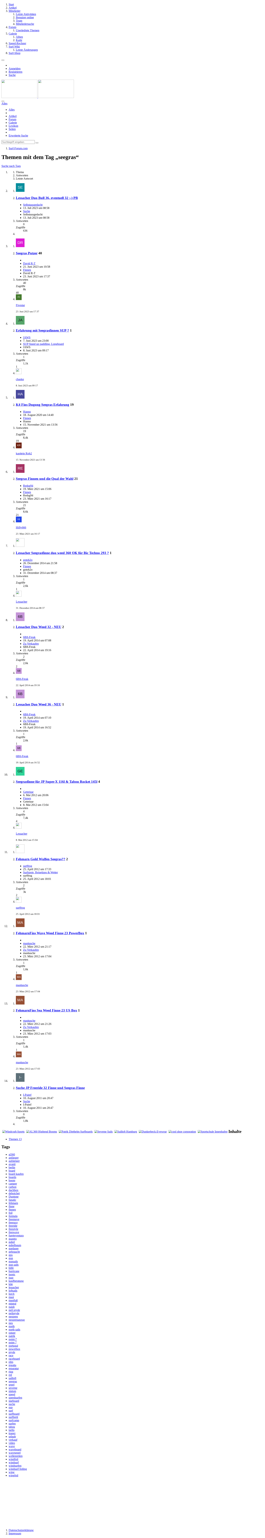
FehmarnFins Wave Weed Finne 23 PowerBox (50, 933)
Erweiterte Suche (18, 135)
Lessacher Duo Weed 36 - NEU (38, 704)
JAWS (26, 337)
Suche (26, 211)
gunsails (13, 1261)
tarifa (11, 1430)
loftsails (13, 1290)
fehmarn (13, 1203)
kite (11, 1284)
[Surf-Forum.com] (37, 97)
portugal (13, 1345)
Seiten (12, 129)
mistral (12, 1303)
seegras (13, 1381)
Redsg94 (28, 485)
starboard (14, 1400)
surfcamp (14, 1420)
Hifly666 (21, 527)
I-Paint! (27, 1094)
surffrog (27, 865)
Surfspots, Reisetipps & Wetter (40, 872)
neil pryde (14, 1310)
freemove (14, 1219)
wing (11, 1472)
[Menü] (2, 60)
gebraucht (14, 1251)
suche (12, 1404)
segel (11, 1384)
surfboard (14, 1413)
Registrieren (15, 71)
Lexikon (13, 125)
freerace (13, 1222)
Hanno (27, 411)
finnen (12, 1209)
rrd (10, 1374)
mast (11, 1297)
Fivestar (20, 305)
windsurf (14, 1462)
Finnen (27, 269)
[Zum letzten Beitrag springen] (19, 299)
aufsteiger (14, 1160)
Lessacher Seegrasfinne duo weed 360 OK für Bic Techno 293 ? (62, 553)
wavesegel (15, 1452)
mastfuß (13, 1300)
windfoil (13, 1459)
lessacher (14, 1287)
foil (10, 1212)
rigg (11, 1371)
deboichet (14, 1193)
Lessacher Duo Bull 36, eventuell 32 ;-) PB (47, 198)
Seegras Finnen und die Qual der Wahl (44, 479)
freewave (14, 1232)
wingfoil (13, 1475)
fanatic (12, 1199)
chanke (20, 379)
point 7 (13, 1342)
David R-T (29, 263)
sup (11, 1407)
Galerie (13, 122)
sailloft (12, 1378)
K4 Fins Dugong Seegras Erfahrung (42, 405)
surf (11, 1410)
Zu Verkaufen (31, 643)
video (12, 1443)
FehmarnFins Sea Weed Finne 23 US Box (46, 1010)
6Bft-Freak (29, 637)
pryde (12, 1352)
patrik (12, 1336)
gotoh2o (27, 559)
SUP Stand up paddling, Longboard (43, 343)
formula (13, 1216)
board (12, 1170)
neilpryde (14, 1313)
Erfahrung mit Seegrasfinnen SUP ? (42, 330)
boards (12, 1177)
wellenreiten (16, 1455)
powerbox (14, 1349)
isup (11, 1277)
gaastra (13, 1238)
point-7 (13, 1339)
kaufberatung (16, 1280)
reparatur (14, 1368)
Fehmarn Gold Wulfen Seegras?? (40, 859)
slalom (12, 1391)
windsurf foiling (18, 1468)
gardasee (14, 1248)
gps (11, 1254)
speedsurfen (15, 1397)
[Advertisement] (132, 1502)
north (12, 1326)
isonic (12, 1274)
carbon (12, 1186)
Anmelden (15, 68)
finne (11, 1206)
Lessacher (21, 601)
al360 (12, 1154)
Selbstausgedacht (33, 204)
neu (11, 1323)
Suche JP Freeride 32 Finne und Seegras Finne (50, 1088)
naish (12, 1306)
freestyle (13, 1229)
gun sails (14, 1264)
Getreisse (28, 791)
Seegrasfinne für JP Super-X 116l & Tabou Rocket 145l (56, 781)
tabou (12, 1426)
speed (12, 1394)
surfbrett (13, 1417)
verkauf (13, 1439)
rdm (11, 1361)
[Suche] (2, 101)
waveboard (15, 1449)
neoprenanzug (17, 1319)
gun (11, 1258)
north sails (14, 1329)
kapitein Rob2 (24, 453)
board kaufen (16, 1173)
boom (12, 1180)
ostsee (12, 1332)
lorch (11, 1293)
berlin (12, 1167)
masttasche (29, 943)
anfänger (14, 1157)
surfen (12, 1423)
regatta (12, 1365)
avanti (12, 1164)
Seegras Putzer (26, 253)
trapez (12, 1433)
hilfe (11, 1267)
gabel (12, 1242)
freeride (13, 1225)
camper (13, 1183)
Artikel (13, 116)
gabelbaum (15, 1245)
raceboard (14, 1358)
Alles (12, 109)
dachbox (13, 1190)
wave (12, 1446)
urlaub (12, 1436)
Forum (12, 119)
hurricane (14, 1271)
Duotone (14, 1196)
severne (13, 1387)
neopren (13, 1316)
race (11, 1355)
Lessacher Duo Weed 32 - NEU (38, 627)
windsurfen (15, 1465)
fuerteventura (16, 1235)
